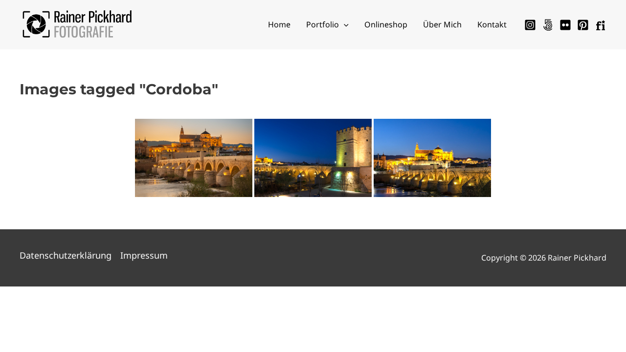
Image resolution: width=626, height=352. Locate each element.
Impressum (144, 255)
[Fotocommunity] (600, 25)
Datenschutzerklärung (66, 255)
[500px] (548, 25)
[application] (344, 24)
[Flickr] (565, 25)
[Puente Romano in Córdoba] (193, 158)
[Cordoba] (432, 158)
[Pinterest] (583, 25)
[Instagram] (530, 25)
